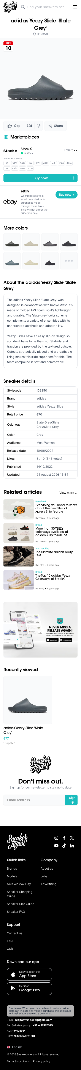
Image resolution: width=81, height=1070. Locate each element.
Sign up (72, 800)
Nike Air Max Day (19, 884)
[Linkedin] (72, 845)
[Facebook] (64, 838)
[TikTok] (64, 845)
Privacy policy (41, 1061)
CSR (10, 948)
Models (12, 876)
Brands (12, 868)
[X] (72, 838)
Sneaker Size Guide (20, 904)
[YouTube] (56, 845)
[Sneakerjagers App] (40, 630)
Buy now (54, 177)
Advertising (48, 884)
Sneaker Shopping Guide (19, 894)
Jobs (44, 876)
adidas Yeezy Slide (50, 406)
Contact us (14, 933)
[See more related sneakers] (69, 260)
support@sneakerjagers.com (33, 1020)
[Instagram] (56, 838)
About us (47, 868)
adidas (41, 398)
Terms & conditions (18, 1061)
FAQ (10, 941)
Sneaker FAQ (16, 911)
